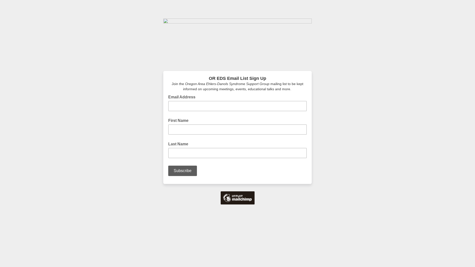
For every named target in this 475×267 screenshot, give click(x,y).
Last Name (178, 144)
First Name (178, 120)
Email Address (183, 96)
